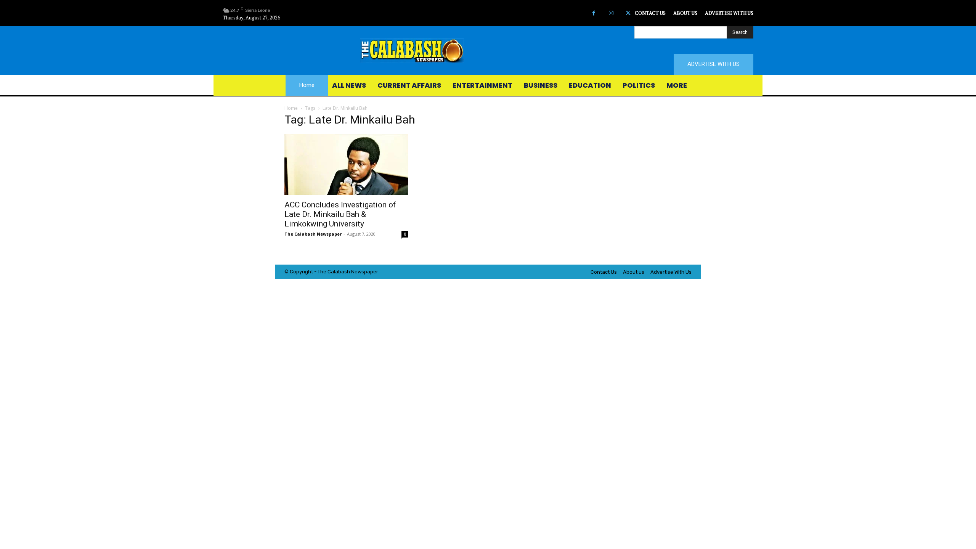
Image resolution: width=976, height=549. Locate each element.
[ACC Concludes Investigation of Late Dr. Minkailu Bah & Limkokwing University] (346, 164)
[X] (628, 13)
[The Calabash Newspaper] (488, 51)
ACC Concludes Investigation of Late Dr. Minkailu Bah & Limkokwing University (340, 214)
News (357, 271)
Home (291, 108)
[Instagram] (611, 13)
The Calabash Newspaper (313, 234)
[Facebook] (593, 13)
